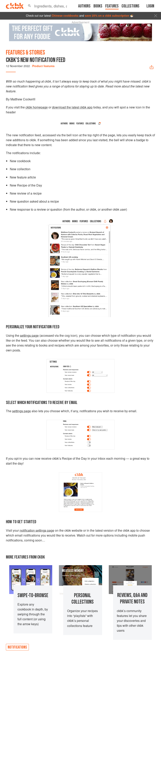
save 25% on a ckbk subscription (107, 15)
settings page (29, 335)
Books (97, 6)
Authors (84, 6)
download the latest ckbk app (72, 107)
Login (150, 6)
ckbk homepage (37, 107)
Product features (43, 66)
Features (112, 6)
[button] (29, 6)
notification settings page (37, 530)
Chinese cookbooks (65, 15)
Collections (130, 6)
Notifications (17, 647)
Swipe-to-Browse (32, 595)
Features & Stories (25, 52)
